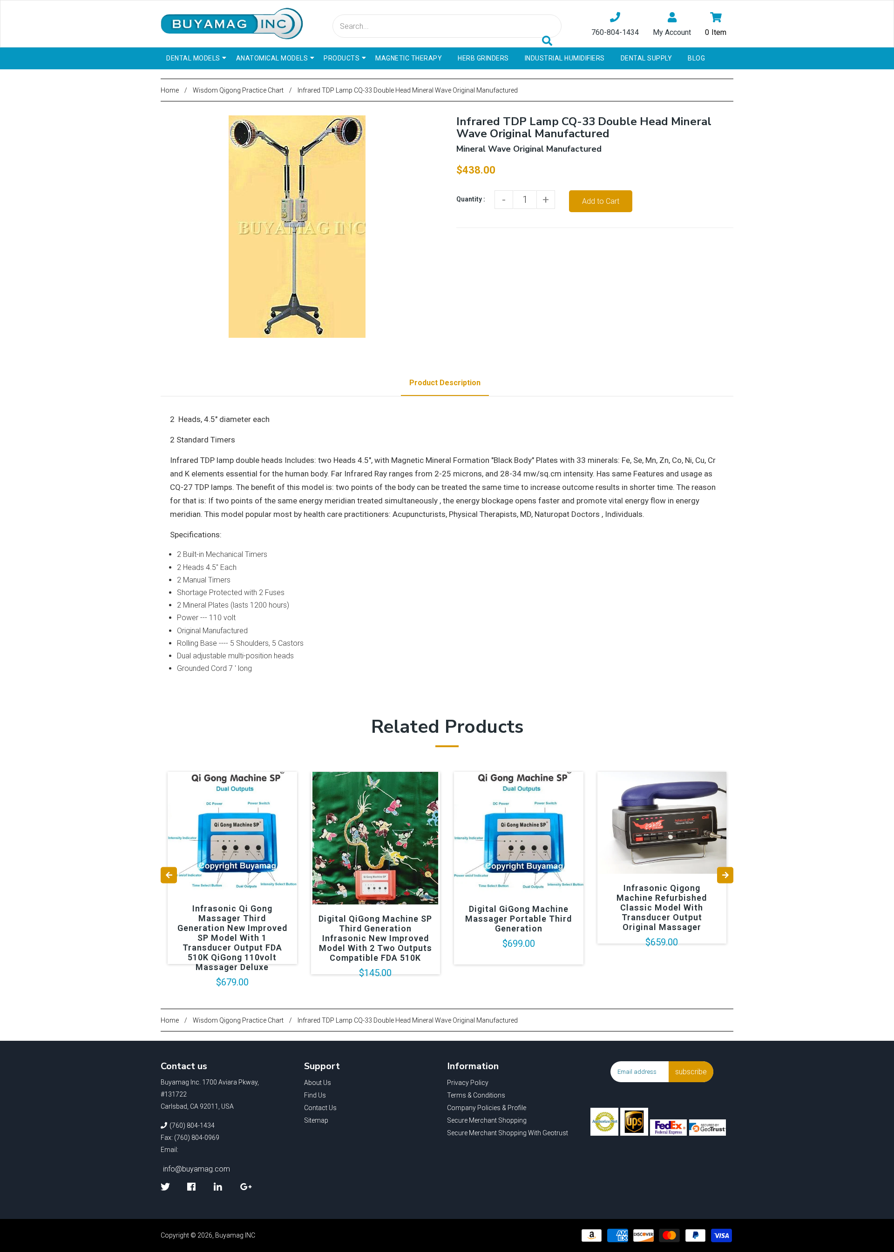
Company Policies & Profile (486, 1107)
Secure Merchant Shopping (487, 1120)
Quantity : (470, 199)
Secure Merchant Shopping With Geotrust (507, 1133)
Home (170, 90)
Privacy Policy (467, 1082)
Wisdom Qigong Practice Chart (238, 90)
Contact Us (320, 1107)
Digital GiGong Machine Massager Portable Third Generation (518, 918)
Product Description (445, 382)
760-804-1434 (615, 32)
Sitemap (316, 1120)
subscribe (691, 1071)
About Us (317, 1082)
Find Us (315, 1095)
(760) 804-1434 (192, 1125)
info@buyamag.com (196, 1169)
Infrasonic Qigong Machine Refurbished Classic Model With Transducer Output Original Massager (661, 907)
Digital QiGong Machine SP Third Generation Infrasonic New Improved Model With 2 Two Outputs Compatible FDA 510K (375, 938)
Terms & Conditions (476, 1095)
